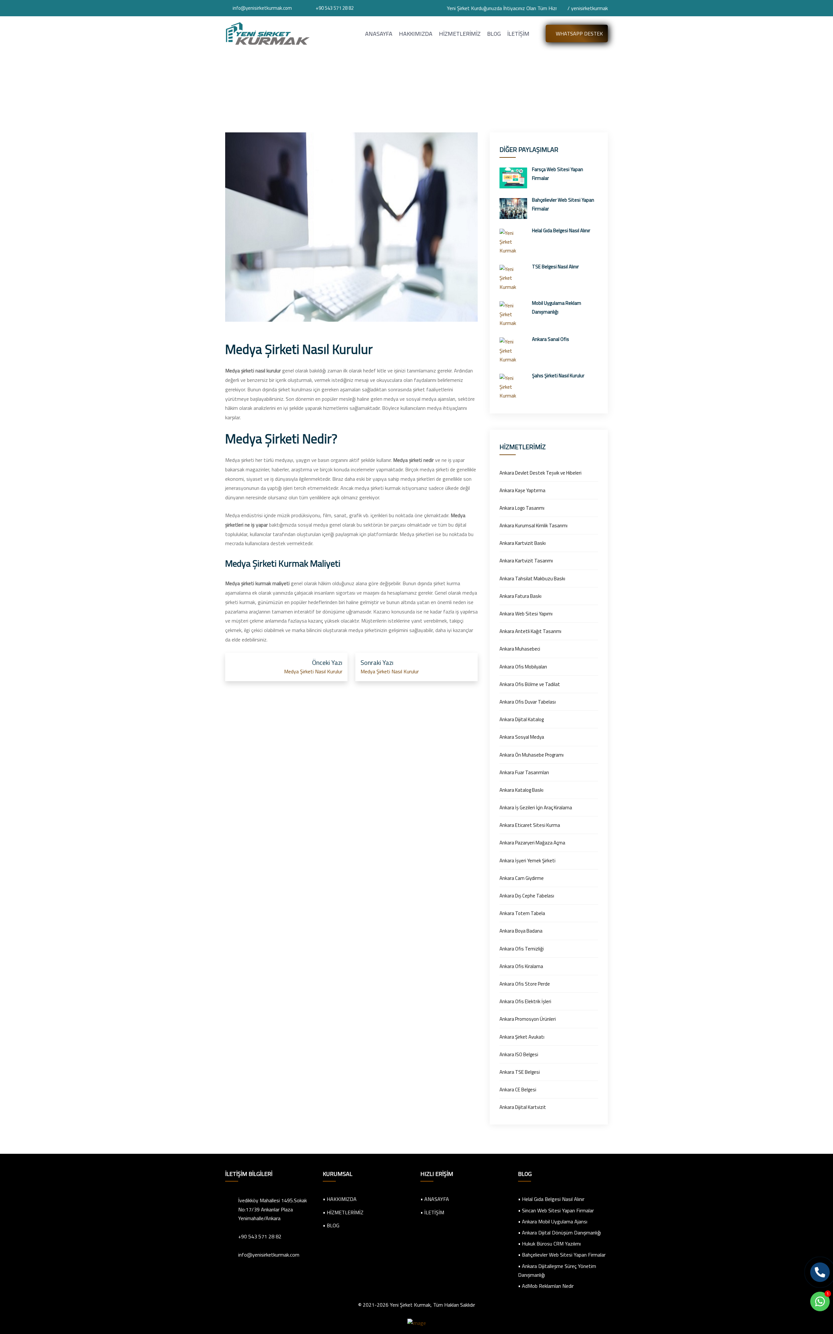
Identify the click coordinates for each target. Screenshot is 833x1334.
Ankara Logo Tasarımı (521, 508)
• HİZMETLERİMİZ (343, 1212)
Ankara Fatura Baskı (520, 596)
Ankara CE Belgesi (517, 1089)
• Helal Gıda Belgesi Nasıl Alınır (551, 1199)
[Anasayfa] (267, 33)
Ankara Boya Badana (520, 931)
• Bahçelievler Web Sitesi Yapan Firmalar (562, 1255)
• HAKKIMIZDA (340, 1199)
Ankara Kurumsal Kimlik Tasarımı (533, 525)
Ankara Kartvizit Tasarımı (526, 560)
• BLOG (331, 1225)
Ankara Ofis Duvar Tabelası (527, 702)
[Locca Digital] (416, 1323)
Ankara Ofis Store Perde (524, 984)
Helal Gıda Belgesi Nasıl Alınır (561, 230)
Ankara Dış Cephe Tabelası (526, 895)
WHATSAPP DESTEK (578, 33)
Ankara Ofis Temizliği (521, 948)
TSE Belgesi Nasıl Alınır (555, 266)
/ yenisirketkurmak (587, 8)
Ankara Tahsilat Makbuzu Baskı (532, 578)
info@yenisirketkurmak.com (262, 8)
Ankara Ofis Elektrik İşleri (525, 1001)
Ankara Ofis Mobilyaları (523, 666)
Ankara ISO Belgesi (518, 1054)
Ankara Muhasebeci (519, 649)
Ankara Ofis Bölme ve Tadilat (529, 684)
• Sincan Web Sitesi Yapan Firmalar (556, 1210)
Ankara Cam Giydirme (521, 878)
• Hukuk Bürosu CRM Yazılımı (549, 1243)
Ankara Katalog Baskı (521, 790)
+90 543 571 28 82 (335, 8)
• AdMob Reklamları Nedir (546, 1286)
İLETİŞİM (518, 33)
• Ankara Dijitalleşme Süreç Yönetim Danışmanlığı (557, 1270)
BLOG (494, 33)
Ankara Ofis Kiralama (521, 966)
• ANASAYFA (434, 1199)
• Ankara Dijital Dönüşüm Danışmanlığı (559, 1232)
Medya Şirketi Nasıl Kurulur (312, 671)
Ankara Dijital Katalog (521, 719)
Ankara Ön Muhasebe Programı (531, 755)
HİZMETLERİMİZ (460, 33)
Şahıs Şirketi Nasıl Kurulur (558, 375)
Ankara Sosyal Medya (521, 737)
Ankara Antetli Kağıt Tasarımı (530, 631)
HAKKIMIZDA (415, 33)
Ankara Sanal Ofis (550, 339)
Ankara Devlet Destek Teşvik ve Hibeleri (540, 473)
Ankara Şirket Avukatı (521, 1037)
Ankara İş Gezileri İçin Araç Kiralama (535, 807)
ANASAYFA (378, 33)
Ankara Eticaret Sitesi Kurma (529, 825)
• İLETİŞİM (432, 1212)
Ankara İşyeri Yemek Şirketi (527, 860)
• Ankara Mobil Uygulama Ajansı (552, 1221)
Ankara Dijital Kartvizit (522, 1107)
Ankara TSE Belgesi (519, 1072)
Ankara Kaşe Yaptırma (522, 490)
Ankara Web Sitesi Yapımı (526, 613)
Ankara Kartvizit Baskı (522, 543)
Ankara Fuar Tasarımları (524, 772)
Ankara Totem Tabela (522, 913)
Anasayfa (378, 94)
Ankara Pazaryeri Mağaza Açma (532, 842)
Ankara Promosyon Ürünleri (527, 1019)
